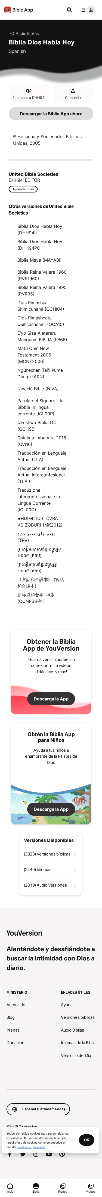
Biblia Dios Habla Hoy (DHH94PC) (39, 245)
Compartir (73, 97)
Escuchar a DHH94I (29, 97)
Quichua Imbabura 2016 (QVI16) (41, 441)
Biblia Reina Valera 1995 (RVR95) (42, 291)
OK (86, 1140)
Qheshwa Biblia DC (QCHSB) (37, 426)
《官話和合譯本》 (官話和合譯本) (40, 583)
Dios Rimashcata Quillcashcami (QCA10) (40, 321)
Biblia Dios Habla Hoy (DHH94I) (39, 229)
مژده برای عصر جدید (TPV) (36, 537)
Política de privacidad (31, 1147)
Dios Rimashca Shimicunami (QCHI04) (40, 306)
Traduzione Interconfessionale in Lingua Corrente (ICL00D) (38, 499)
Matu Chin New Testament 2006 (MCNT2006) (34, 355)
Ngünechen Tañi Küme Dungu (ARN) (40, 373)
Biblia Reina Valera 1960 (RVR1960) (42, 275)
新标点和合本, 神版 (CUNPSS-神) (36, 598)
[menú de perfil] (87, 9)
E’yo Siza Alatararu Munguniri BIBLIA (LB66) (42, 336)
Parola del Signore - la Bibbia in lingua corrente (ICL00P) (40, 407)
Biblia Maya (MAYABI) (39, 260)
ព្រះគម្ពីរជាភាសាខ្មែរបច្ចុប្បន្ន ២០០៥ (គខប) (39, 552)
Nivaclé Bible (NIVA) (38, 388)
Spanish (17, 51)
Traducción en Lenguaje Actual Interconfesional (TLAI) (41, 475)
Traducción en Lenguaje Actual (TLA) (41, 456)
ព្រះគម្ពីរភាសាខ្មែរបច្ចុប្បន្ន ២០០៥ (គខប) (37, 567)
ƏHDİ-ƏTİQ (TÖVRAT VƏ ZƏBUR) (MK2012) (40, 522)
